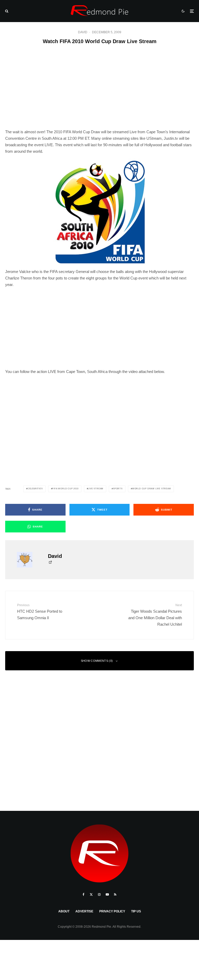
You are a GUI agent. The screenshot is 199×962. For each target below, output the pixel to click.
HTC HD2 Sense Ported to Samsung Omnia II (39, 611)
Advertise (84, 911)
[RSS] (115, 894)
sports (118, 488)
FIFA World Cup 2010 (65, 488)
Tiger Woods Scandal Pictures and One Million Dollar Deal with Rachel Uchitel (155, 614)
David (82, 32)
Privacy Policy (112, 911)
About (63, 911)
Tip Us (136, 911)
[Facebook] (83, 894)
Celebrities (35, 488)
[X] (91, 894)
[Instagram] (99, 894)
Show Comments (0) (97, 660)
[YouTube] (107, 894)
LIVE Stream (95, 488)
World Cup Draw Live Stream (151, 488)
